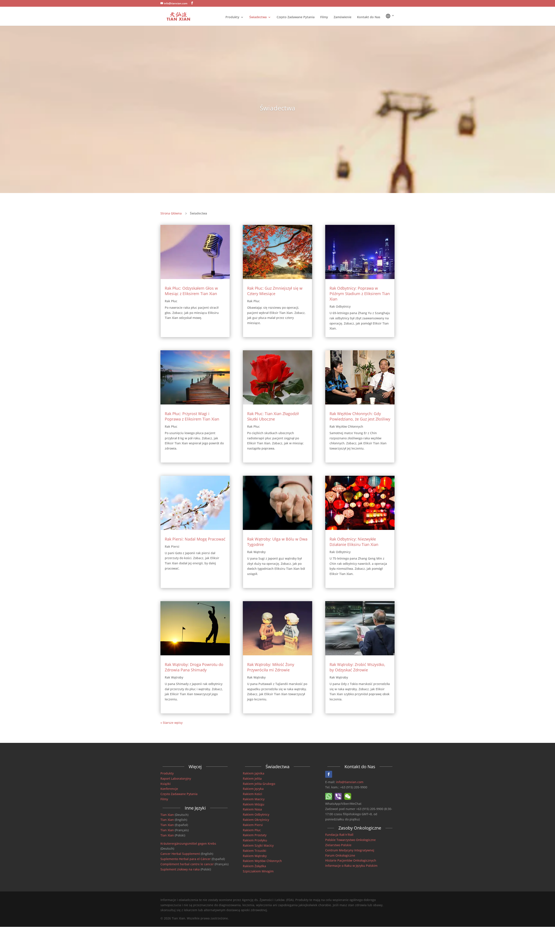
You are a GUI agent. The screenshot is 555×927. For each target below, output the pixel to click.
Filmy (324, 17)
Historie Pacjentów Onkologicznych (350, 860)
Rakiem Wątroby (255, 856)
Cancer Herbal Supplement (180, 854)
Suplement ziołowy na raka (180, 869)
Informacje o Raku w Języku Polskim (351, 866)
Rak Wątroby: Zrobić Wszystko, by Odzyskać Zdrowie (357, 667)
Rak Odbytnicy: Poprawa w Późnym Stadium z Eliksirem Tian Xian (360, 294)
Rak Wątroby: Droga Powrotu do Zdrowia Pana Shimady (194, 667)
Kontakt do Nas (368, 17)
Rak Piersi (172, 546)
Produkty (232, 17)
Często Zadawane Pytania (296, 17)
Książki (165, 784)
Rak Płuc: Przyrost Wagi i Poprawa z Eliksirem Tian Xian (192, 416)
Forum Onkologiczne (340, 855)
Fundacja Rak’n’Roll (339, 835)
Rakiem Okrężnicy (256, 820)
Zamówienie (342, 17)
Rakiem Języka (253, 789)
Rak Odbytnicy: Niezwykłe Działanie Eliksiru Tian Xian (354, 541)
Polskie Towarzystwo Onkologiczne (350, 840)
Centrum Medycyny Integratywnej (349, 850)
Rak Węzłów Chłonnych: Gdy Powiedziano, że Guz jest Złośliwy (360, 416)
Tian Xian (167, 815)
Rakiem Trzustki (254, 851)
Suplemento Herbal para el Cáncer (185, 859)
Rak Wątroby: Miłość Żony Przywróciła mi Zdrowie (270, 667)
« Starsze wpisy (171, 723)
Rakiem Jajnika (253, 773)
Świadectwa (258, 17)
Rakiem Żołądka (254, 866)
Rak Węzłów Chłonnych (346, 426)
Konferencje (169, 789)
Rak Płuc (171, 301)
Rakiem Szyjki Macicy (258, 845)
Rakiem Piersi (253, 825)
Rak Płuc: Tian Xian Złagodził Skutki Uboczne (273, 416)
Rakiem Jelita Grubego (259, 784)
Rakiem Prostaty (254, 835)
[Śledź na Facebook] (328, 774)
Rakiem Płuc (252, 830)
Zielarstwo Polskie (338, 845)
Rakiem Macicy (253, 799)
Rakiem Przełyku (255, 840)
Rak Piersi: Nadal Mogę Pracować (195, 539)
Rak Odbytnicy (340, 306)
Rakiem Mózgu (253, 804)
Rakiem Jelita (252, 778)
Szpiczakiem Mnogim (258, 871)
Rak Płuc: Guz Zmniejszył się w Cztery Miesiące (274, 291)
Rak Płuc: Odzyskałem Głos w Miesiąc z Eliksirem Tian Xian (191, 291)
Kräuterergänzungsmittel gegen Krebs (188, 843)
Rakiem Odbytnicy (256, 814)
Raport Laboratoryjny (175, 778)
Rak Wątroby (174, 677)
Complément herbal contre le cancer (187, 864)
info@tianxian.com (349, 782)
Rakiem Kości (252, 794)
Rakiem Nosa (252, 809)
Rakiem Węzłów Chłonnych (262, 861)
